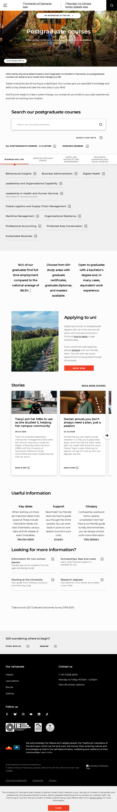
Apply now (79, 368)
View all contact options (71, 684)
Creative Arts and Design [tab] (43, 159)
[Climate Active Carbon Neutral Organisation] (38, 728)
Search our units (86, 138)
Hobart (9, 674)
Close (59, 808)
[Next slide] (106, 435)
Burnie (9, 687)
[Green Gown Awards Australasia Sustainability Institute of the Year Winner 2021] (50, 728)
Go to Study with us (15, 60)
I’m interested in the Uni (57, 16)
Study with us (13, 646)
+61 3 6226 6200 (69, 674)
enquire (76, 350)
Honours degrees (72, 146)
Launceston (12, 681)
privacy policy (95, 798)
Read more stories (94, 385)
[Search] (101, 124)
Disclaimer (38, 780)
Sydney (10, 693)
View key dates (25, 539)
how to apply (81, 336)
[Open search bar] (111, 5)
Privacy (53, 780)
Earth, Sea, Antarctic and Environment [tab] (71, 159)
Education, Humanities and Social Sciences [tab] (99, 159)
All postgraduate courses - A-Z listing (29, 146)
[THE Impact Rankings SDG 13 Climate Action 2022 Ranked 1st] (18, 728)
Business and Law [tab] (14, 159)
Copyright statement (16, 780)
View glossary (91, 539)
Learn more (46, 752)
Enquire (44, 646)
